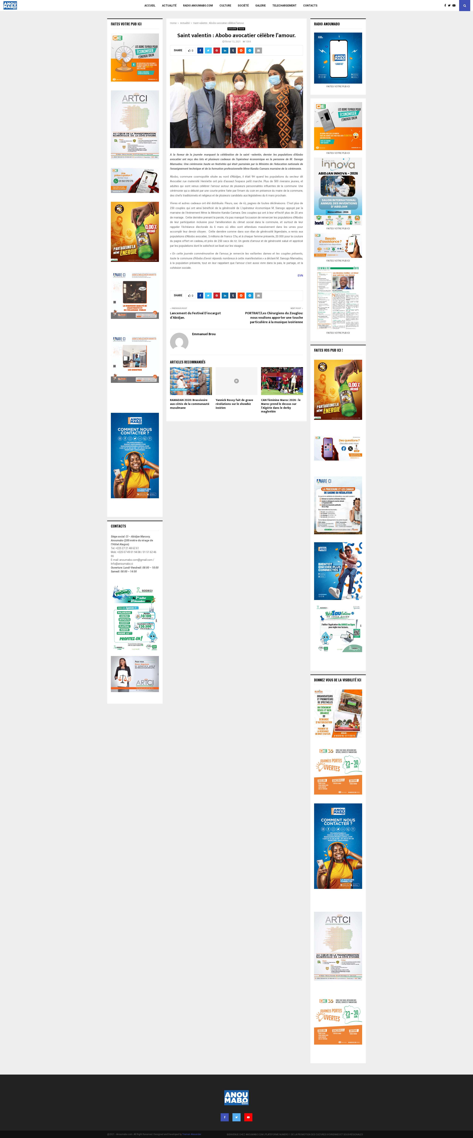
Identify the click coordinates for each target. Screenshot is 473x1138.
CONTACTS (310, 5)
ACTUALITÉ (169, 5)
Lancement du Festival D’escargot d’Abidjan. (195, 316)
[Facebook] (446, 5)
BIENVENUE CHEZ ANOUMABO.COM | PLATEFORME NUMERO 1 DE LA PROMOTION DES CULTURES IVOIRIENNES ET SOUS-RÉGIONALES (295, 1134)
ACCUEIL (149, 5)
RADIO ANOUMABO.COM (198, 5)
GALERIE (260, 5)
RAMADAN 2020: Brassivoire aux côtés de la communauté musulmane (189, 404)
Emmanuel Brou (204, 334)
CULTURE (225, 5)
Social (241, 29)
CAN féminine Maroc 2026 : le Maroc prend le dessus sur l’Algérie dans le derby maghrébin (281, 406)
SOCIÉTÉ (243, 5)
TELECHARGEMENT (284, 5)
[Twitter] (450, 5)
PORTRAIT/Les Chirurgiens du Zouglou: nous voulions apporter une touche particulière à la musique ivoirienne (274, 318)
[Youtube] (454, 5)
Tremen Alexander (191, 1134)
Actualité (232, 29)
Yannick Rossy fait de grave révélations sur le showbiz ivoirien (234, 404)
